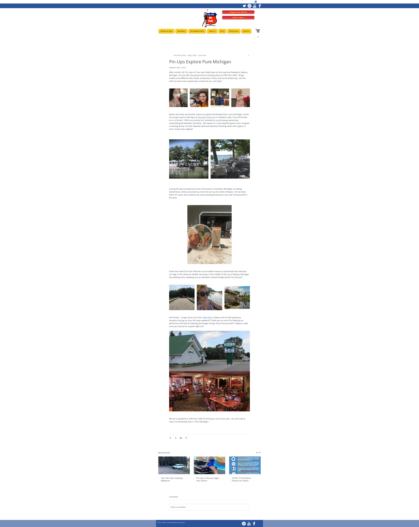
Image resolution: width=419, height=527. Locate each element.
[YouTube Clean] (255, 6)
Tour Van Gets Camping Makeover (172, 479)
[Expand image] (178, 97)
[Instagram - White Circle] (249, 6)
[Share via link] (186, 438)
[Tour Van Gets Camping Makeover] (174, 465)
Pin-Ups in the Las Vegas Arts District (207, 479)
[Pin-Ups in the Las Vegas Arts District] (209, 465)
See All (258, 452)
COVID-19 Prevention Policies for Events (241, 479)
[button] (258, 37)
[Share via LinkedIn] (181, 438)
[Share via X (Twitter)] (175, 438)
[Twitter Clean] (244, 6)
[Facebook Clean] (260, 6)
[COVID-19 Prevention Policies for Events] (245, 465)
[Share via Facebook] (170, 438)
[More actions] (248, 55)
